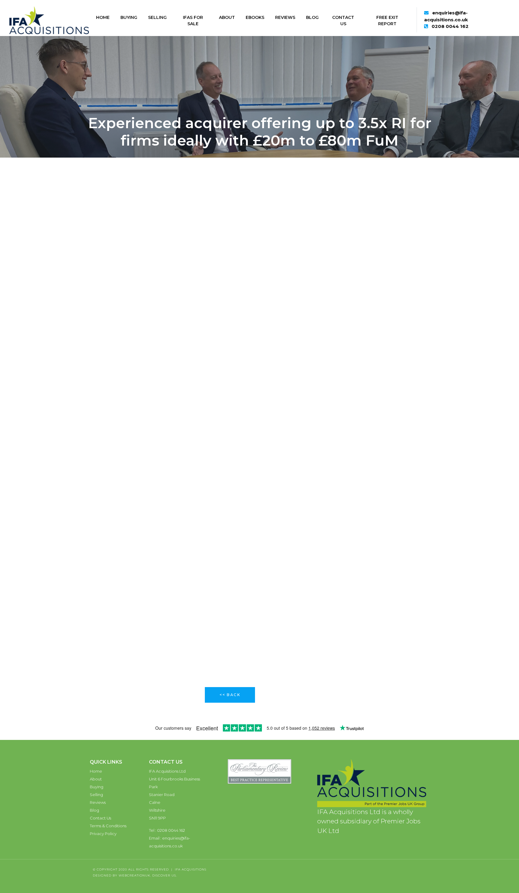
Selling (157, 17)
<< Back (230, 694)
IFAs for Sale (193, 20)
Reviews (285, 17)
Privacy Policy (103, 833)
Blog (312, 17)
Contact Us (343, 20)
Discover (161, 875)
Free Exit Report (387, 20)
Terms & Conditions (108, 825)
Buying (128, 17)
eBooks (255, 17)
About (227, 17)
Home (103, 17)
